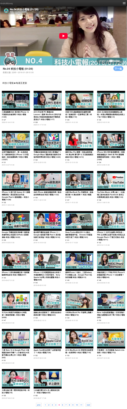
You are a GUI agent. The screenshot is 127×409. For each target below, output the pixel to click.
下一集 (118, 68)
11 (81, 405)
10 (77, 405)
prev (39, 405)
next (88, 405)
